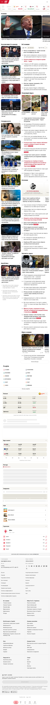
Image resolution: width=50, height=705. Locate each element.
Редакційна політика (5, 577)
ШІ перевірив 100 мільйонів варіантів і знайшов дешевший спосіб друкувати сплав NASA (35, 125)
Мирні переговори (31, 607)
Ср (37, 457)
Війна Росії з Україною (33, 601)
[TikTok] (41, 566)
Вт (31, 457)
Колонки (25, 180)
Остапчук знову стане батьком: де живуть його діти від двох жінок (36, 234)
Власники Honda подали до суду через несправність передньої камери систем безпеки (35, 322)
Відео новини (26, 332)
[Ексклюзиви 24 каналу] (20, 44)
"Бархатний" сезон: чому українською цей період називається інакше (36, 214)
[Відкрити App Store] (13, 692)
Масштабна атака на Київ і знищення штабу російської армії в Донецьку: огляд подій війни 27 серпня (11, 79)
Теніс (28, 664)
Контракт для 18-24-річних (10, 629)
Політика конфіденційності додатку (8, 596)
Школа (28, 645)
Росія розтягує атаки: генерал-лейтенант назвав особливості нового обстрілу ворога (35, 144)
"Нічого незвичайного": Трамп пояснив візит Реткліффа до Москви (34, 51)
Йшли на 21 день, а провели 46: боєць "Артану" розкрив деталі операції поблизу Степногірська (36, 310)
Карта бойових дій (31, 605)
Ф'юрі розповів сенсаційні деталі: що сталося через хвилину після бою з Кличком (34, 293)
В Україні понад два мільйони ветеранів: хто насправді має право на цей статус (35, 150)
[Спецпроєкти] (20, 121)
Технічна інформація (30, 577)
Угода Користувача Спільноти (32, 572)
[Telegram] (34, 566)
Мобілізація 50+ (7, 625)
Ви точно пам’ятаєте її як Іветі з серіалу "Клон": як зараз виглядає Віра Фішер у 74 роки (36, 304)
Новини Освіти (31, 641)
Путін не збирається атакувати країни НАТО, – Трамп (16, 39)
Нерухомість (6, 657)
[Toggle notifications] (47, 2)
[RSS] (27, 568)
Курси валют (30, 625)
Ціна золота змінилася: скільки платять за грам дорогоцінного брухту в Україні (35, 56)
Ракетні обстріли (31, 603)
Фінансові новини (31, 627)
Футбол (29, 661)
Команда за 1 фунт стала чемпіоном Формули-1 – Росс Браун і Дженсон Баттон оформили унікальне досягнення (35, 175)
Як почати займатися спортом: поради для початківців (10, 187)
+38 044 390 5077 (29, 561)
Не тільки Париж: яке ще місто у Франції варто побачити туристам (35, 69)
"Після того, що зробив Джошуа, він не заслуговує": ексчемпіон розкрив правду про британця (35, 138)
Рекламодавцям (4, 585)
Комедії (5, 649)
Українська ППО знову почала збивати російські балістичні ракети (34, 243)
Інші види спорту (31, 668)
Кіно (4, 641)
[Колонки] (47, 180)
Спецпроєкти (6, 121)
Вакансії (27, 583)
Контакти (28, 580)
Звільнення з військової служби (11, 623)
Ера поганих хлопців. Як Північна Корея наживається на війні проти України (35, 205)
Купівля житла (6, 661)
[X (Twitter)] (29, 566)
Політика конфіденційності (7, 590)
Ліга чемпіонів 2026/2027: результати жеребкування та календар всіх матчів (35, 73)
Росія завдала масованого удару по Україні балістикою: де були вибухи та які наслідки (35, 228)
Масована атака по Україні (34, 611)
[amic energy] (42, 394)
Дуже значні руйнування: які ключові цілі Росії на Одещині (35, 223)
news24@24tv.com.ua (6, 561)
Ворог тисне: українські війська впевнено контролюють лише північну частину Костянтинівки (31, 199)
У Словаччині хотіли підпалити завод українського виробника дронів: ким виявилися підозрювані (34, 283)
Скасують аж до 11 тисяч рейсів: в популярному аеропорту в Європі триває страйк (35, 248)
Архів (27, 588)
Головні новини (7, 603)
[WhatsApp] (44, 566)
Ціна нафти (30, 623)
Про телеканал (4, 580)
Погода (5, 613)
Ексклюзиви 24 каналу (9, 44)
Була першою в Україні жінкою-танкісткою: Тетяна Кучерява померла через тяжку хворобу (32, 270)
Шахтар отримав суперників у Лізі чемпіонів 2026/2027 (33, 84)
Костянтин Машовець (33, 191)
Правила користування (6, 588)
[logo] (6, 2)
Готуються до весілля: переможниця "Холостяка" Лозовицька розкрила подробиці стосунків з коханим (34, 357)
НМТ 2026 (29, 647)
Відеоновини (6, 609)
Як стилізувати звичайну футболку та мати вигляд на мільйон (34, 238)
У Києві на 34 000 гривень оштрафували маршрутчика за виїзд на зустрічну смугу (35, 64)
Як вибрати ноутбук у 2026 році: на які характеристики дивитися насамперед (10, 220)
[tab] (24, 48)
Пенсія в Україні (31, 633)
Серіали (5, 651)
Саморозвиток (30, 649)
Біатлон (29, 666)
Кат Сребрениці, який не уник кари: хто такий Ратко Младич (10, 96)
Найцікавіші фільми (8, 643)
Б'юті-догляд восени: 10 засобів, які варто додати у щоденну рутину (11, 136)
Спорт (28, 657)
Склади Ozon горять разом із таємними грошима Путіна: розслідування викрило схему (35, 156)
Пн (25, 457)
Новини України (7, 605)
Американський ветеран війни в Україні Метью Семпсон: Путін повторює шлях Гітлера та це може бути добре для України (11, 297)
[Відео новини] (47, 332)
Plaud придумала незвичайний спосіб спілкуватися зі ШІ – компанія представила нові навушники (34, 276)
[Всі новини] (47, 44)
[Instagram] (36, 566)
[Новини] (48, 13)
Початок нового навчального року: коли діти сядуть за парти (35, 327)
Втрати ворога (30, 615)
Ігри (26, 593)
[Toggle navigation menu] (2, 2)
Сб (12, 457)
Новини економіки (32, 621)
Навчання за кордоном (33, 651)
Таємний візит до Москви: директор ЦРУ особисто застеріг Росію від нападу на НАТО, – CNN (35, 79)
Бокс (28, 659)
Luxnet (29, 697)
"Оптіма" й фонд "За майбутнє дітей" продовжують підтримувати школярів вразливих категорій (10, 256)
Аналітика (4, 263)
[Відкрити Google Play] (6, 692)
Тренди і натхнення (8, 664)
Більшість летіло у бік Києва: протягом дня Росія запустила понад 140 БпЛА (36, 219)
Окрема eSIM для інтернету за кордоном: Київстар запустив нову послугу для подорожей (10, 237)
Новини (4, 14)
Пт (6, 457)
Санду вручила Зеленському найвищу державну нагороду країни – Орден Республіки (34, 119)
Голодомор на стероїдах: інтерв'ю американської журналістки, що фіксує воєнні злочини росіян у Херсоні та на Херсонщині (35, 163)
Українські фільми (7, 645)
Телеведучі (3, 583)
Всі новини (25, 44)
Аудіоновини (6, 611)
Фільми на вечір (7, 647)
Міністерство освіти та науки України (36, 643)
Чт (43, 457)
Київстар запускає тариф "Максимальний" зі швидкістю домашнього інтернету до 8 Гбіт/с (10, 170)
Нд (18, 457)
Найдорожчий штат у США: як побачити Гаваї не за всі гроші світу (35, 298)
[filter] (47, 48)
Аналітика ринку (7, 659)
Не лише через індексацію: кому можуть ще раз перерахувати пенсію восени (35, 288)
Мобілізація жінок (7, 627)
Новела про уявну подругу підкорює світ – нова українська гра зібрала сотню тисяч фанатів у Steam (35, 132)
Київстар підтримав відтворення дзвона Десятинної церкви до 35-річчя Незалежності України (11, 203)
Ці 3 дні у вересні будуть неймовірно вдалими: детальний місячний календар (35, 88)
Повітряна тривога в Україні (34, 609)
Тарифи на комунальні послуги (35, 629)
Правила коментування (31, 575)
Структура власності (30, 585)
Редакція (3, 575)
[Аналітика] (20, 263)
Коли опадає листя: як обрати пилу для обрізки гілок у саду (35, 210)
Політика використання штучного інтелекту (10, 593)
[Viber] (39, 566)
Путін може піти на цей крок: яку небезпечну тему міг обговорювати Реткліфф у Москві (11, 114)
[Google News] (46, 566)
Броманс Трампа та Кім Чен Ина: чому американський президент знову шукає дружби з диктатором (10, 60)
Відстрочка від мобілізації (9, 631)
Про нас (2, 572)
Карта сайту (28, 590)
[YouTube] (31, 566)
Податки (29, 631)
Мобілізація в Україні (9, 621)
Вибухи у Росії (30, 613)
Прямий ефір (6, 607)
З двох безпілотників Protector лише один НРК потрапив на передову (36, 169)
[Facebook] (27, 566)
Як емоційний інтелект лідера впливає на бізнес (10, 153)
